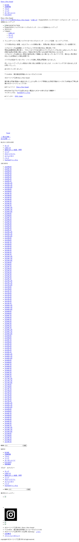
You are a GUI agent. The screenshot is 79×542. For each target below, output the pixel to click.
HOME (7, 5)
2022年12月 (8, 256)
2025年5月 (8, 197)
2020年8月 (8, 313)
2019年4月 (8, 346)
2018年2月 (8, 374)
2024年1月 (8, 230)
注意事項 (8, 534)
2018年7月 (8, 364)
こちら (38, 531)
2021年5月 (8, 295)
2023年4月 (8, 248)
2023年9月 (8, 238)
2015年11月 (8, 429)
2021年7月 (8, 291)
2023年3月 (8, 250)
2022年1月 (8, 279)
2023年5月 (8, 246)
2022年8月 (8, 264)
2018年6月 (8, 366)
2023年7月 (8, 242)
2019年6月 (8, 342)
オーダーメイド (10, 13)
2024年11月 (8, 209)
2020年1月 (8, 328)
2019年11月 (8, 332)
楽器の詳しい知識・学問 (13, 150)
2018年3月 (8, 372)
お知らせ (34, 20)
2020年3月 (8, 323)
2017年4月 (8, 395)
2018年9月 (8, 360)
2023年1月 (8, 254)
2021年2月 (8, 301)
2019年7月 (8, 340)
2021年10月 (8, 285)
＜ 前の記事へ (5, 137)
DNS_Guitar (19, 96)
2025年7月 (8, 193)
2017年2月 (8, 399)
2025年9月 (8, 189)
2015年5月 (8, 442)
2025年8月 (8, 191)
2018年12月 (8, 354)
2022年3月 (8, 275)
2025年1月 (8, 205)
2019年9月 (8, 336)
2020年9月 (8, 311)
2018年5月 (8, 368)
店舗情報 (8, 7)
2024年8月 (8, 216)
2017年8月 (8, 387)
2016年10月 (8, 407)
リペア (7, 11)
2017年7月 (8, 389)
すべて (10, 35)
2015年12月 (8, 427)
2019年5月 (8, 344)
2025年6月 (8, 195)
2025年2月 (8, 203)
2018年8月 (8, 362)
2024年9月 (8, 214)
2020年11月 (8, 307)
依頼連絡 (8, 464)
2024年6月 (8, 220)
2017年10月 (8, 383)
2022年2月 (8, 277)
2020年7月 (8, 315)
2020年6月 (8, 317)
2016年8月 (8, 411)
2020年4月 (8, 321)
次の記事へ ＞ (5, 139)
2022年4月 (8, 273)
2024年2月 (8, 228)
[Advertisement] (41, 114)
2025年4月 (8, 199)
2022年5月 (8, 271)
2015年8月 (8, 435)
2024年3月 (8, 226)
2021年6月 (8, 293)
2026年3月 (8, 177)
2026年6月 (8, 171)
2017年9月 (8, 385)
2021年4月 (8, 297)
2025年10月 (8, 187)
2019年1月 (8, 352)
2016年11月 (8, 405)
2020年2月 (8, 326)
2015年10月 (8, 431)
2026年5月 (8, 173)
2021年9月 (8, 287)
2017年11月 (8, 381)
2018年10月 (8, 358)
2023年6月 (8, 244)
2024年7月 (8, 218)
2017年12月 (8, 378)
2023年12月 (8, 232)
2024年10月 (8, 211)
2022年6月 (8, 268)
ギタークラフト (10, 154)
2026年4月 (8, 175)
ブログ (7, 9)
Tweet (8, 133)
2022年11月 (8, 258)
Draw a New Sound (7, 1)
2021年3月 (8, 299)
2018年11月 (8, 356)
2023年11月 (8, 234)
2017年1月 (8, 401)
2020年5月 (8, 319)
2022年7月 (8, 266)
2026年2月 (8, 179)
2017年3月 (8, 397)
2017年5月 (8, 393)
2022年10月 (8, 260)
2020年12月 (8, 305)
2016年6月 (8, 415)
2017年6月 (8, 391)
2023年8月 (8, 240)
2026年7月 (8, 169)
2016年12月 (8, 403)
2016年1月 (8, 425)
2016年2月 (8, 423)
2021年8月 (8, 289)
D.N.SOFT (8, 15)
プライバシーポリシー (12, 536)
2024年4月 (8, 224)
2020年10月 (8, 309)
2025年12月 (8, 183)
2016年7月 (8, 413)
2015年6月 (8, 440)
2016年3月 (8, 421)
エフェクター (9, 156)
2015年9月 (8, 433)
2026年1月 (8, 181)
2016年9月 (8, 409)
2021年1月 (8, 303)
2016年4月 (8, 419)
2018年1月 (8, 376)
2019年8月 (8, 338)
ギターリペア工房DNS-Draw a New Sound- (15, 20)
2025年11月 (8, 185)
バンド (7, 158)
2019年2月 (8, 350)
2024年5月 (8, 222)
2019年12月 (8, 330)
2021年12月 (8, 281)
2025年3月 (8, 201)
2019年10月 (8, 334)
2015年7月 (8, 438)
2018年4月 (8, 370)
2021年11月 (8, 283)
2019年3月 (8, 348)
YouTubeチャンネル (23, 92)
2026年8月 (8, 167)
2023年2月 (8, 252)
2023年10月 (8, 236)
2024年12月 (8, 207)
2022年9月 (8, 262)
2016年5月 (8, 417)
